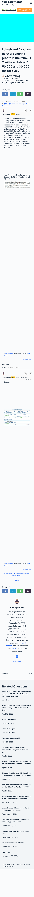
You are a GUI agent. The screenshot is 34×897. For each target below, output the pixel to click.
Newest (12, 367)
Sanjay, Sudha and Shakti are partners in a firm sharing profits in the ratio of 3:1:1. (17, 708)
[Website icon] (17, 656)
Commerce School (12, 1)
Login (17, 580)
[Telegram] (13, 94)
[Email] (28, 94)
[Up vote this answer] (25, 374)
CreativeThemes (7, 866)
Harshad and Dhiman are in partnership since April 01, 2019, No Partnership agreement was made (16, 694)
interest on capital (8, 729)
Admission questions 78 (11, 738)
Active (4, 367)
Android (13, 648)
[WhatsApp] (20, 94)
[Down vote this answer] (30, 374)
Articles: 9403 (17, 661)
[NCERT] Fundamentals (15, 83)
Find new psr (7, 852)
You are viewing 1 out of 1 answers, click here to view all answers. (17, 574)
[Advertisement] (17, 161)
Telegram (5, 10)
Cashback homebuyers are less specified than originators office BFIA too (15, 750)
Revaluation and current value (13, 843)
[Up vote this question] (25, 110)
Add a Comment (27, 359)
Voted (8, 367)
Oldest (17, 367)
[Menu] (31, 3)
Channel (12, 10)
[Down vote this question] (30, 110)
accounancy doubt (9, 719)
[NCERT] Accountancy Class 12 (13, 103)
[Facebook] (5, 94)
